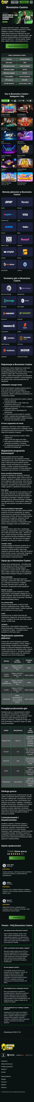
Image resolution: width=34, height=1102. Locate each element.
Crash (20, 100)
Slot (28, 100)
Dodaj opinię (17, 858)
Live (12, 100)
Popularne (4, 100)
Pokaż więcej (17, 917)
